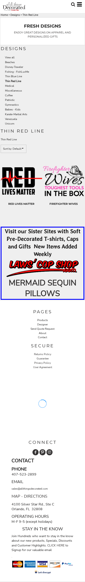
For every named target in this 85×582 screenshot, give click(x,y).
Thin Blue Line (13, 76)
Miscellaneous (13, 90)
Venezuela (11, 119)
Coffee (9, 95)
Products (42, 320)
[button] (42, 268)
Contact (42, 337)
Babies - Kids (12, 109)
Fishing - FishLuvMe (17, 72)
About (42, 333)
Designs (15, 14)
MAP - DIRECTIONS (29, 496)
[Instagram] (49, 452)
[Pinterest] (42, 452)
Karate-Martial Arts (16, 114)
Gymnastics (12, 105)
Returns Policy (42, 354)
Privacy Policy (42, 363)
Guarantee (43, 358)
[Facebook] (35, 452)
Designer (42, 324)
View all (10, 57)
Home (4, 14)
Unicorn (9, 123)
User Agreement (42, 367)
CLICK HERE (56, 545)
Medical (9, 86)
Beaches (10, 62)
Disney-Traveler (14, 67)
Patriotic (10, 100)
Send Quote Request (42, 329)
